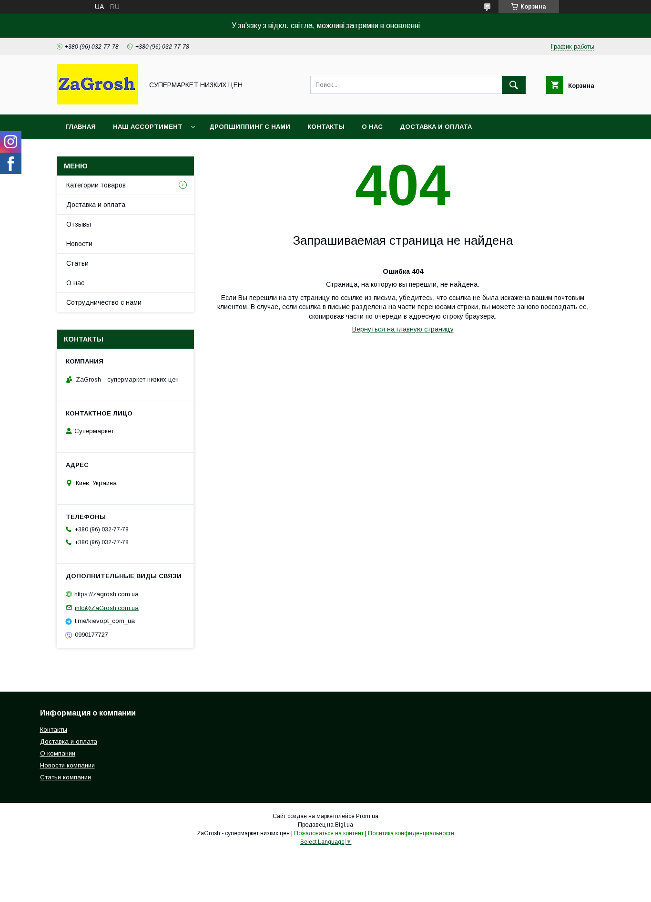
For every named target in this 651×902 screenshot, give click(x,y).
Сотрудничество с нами (104, 302)
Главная (80, 126)
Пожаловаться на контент (329, 833)
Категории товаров (96, 185)
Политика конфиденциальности (411, 833)
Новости (79, 244)
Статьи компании (65, 777)
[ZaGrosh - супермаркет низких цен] (97, 102)
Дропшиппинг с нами (249, 126)
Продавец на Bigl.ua (325, 824)
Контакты (326, 126)
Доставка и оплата (436, 126)
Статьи (77, 263)
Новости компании (67, 765)
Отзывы (78, 224)
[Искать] (514, 85)
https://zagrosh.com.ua (106, 594)
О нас (372, 126)
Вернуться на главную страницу (403, 329)
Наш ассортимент (148, 126)
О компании (57, 753)
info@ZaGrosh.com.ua (107, 607)
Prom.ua (367, 816)
